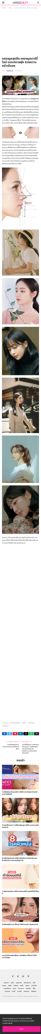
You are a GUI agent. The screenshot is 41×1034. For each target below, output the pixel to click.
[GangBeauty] (20, 2)
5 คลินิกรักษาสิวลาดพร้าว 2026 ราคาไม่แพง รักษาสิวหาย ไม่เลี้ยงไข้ (20, 793)
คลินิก (12, 983)
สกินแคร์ (6, 983)
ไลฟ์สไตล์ (33, 991)
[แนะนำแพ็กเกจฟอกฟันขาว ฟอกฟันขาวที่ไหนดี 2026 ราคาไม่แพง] (20, 940)
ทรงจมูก (5, 723)
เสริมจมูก (5, 726)
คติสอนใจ (26, 991)
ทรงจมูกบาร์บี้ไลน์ (15, 723)
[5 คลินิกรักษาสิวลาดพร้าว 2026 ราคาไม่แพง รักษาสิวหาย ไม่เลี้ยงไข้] (20, 777)
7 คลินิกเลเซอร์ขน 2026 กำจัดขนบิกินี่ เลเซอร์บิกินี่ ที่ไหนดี (20, 892)
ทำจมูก (24, 723)
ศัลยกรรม (31, 723)
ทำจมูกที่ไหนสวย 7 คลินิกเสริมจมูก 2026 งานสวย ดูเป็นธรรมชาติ (20, 826)
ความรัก (19, 991)
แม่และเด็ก (19, 983)
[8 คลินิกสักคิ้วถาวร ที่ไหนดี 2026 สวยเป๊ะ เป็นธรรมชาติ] (20, 909)
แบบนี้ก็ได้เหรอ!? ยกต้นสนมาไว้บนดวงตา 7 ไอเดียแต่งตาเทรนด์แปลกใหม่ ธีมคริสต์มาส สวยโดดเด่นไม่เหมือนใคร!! (30, 749)
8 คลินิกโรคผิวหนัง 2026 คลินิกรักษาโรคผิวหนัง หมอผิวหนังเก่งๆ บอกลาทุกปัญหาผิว (19, 859)
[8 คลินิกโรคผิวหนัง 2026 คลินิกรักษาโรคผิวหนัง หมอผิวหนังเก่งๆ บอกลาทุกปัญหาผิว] (20, 843)
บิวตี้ (34, 983)
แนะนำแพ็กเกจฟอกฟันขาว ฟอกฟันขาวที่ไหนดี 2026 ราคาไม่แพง (19, 956)
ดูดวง (14, 988)
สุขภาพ (27, 986)
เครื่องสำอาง (27, 983)
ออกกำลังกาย (7, 988)
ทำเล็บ (21, 986)
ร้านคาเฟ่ (7, 991)
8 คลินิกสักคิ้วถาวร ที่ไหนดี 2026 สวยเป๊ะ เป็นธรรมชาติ (20, 924)
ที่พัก (34, 988)
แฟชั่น (9, 986)
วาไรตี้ (13, 991)
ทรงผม (4, 986)
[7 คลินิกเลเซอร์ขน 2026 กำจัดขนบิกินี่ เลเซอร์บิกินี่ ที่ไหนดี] (20, 876)
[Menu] (3, 2)
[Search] (38, 2)
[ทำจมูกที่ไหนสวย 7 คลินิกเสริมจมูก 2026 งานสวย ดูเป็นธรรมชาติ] (20, 810)
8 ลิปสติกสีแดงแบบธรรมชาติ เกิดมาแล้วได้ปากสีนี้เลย (10, 747)
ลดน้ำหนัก (34, 986)
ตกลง (21, 1029)
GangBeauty (9, 71)
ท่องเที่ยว (28, 988)
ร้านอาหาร (21, 988)
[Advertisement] (20, 33)
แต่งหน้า (15, 986)
